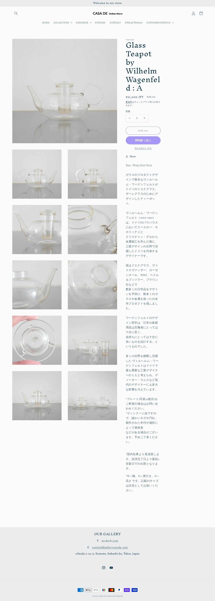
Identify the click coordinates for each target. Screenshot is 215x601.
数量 (128, 111)
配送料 (129, 102)
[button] (16, 13)
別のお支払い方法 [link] (143, 148)
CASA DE (102, 596)
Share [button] (133, 156)
